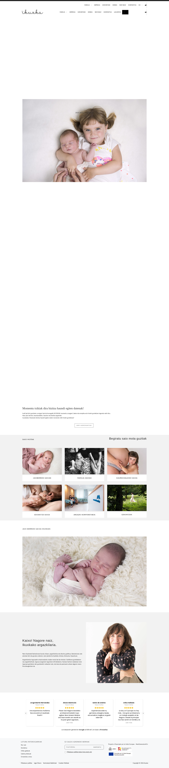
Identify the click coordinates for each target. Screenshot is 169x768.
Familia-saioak (84, 478)
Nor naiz (123, 5)
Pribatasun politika (26, 763)
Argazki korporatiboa (84, 515)
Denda (115, 5)
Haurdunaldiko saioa (126, 478)
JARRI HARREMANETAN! (84, 425)
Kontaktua (132, 5)
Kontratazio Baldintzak (50, 763)
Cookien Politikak (64, 763)
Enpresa (97, 5)
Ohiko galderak (25, 751)
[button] (143, 713)
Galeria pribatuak (26, 754)
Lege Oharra (37, 763)
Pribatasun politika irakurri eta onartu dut (79, 752)
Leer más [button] (69, 723)
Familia (87, 5)
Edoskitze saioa (42, 515)
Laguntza (117, 12)
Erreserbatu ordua (26, 757)
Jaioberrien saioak (42, 478)
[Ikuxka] (32, 12)
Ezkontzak (106, 5)
